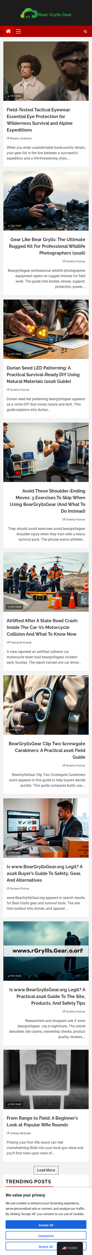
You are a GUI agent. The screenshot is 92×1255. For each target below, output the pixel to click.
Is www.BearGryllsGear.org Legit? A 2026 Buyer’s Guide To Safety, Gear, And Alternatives (44, 873)
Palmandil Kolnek (20, 642)
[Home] (8, 31)
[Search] (85, 31)
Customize (46, 1236)
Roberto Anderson (21, 138)
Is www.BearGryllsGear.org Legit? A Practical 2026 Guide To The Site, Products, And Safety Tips (47, 996)
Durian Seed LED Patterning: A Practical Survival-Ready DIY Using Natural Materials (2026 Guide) (43, 374)
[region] (46, 1221)
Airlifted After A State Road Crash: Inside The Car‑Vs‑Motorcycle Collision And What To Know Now (42, 627)
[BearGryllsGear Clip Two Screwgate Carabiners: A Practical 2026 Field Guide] (46, 705)
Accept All (46, 1225)
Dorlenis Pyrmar (75, 261)
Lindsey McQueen (20, 1133)
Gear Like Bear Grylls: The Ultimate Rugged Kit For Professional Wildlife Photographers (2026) (47, 246)
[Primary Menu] (20, 31)
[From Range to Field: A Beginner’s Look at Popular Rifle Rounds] (46, 1079)
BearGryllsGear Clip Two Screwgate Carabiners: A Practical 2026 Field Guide (47, 750)
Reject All (46, 1247)
